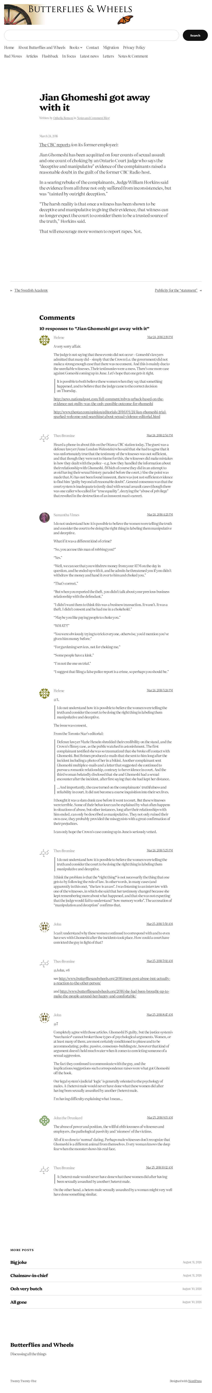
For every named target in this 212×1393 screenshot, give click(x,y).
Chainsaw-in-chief (29, 1275)
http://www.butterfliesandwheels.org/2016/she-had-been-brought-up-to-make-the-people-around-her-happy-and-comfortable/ (111, 993)
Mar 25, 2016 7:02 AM (160, 961)
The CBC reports (54, 144)
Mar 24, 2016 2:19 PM (160, 337)
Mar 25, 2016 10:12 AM (159, 1167)
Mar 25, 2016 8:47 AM (160, 1014)
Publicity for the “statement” (176, 290)
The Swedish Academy (31, 290)
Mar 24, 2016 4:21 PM (160, 514)
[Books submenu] (81, 47)
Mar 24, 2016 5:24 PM (160, 690)
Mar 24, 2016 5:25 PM (160, 850)
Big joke (18, 1262)
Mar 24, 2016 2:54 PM (160, 435)
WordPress (195, 1381)
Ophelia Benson (63, 118)
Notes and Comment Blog (93, 118)
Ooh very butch (26, 1288)
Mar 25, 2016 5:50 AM (159, 924)
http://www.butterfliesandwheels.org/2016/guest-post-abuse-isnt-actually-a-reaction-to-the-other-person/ (112, 981)
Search (195, 35)
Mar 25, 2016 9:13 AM (160, 1117)
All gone (18, 1302)
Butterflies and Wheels (42, 1344)
